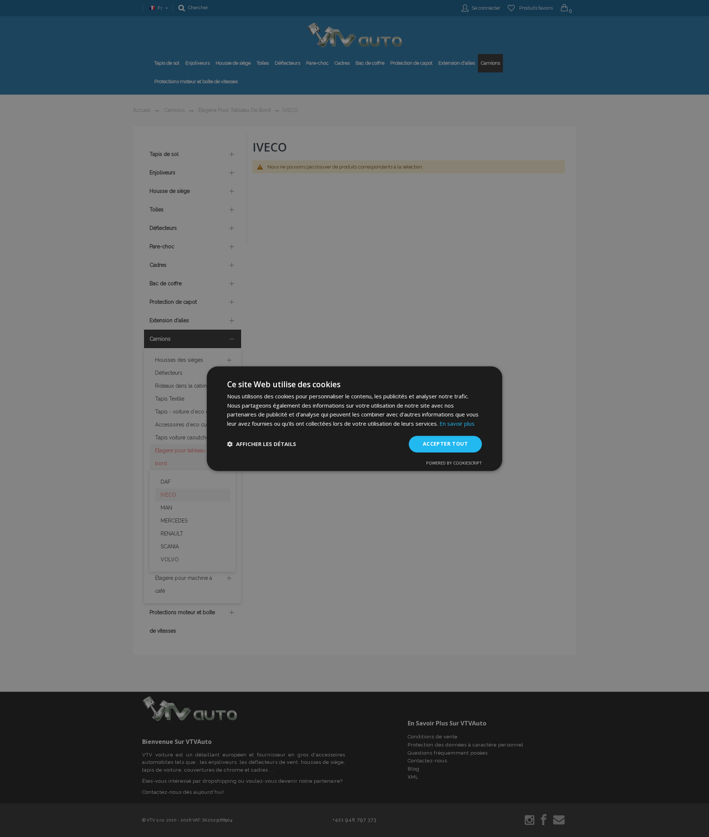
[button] (261, 444)
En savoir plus (457, 424)
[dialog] (354, 418)
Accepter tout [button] (445, 443)
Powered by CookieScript (454, 463)
